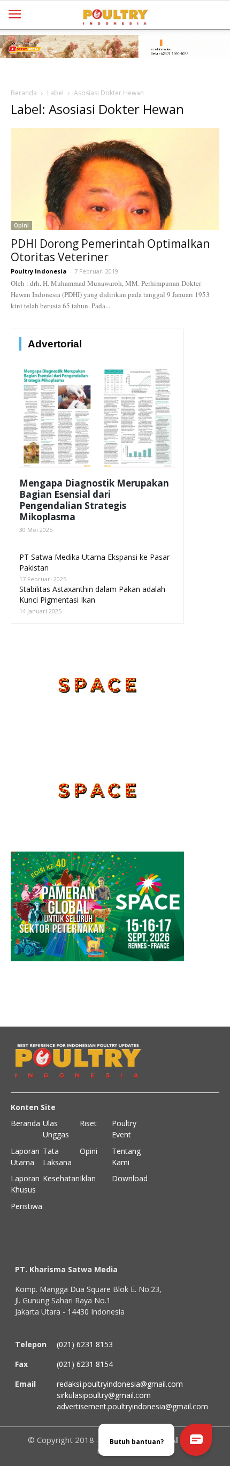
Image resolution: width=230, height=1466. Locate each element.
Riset (88, 1123)
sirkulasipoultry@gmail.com (104, 1395)
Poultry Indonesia (39, 271)
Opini (21, 225)
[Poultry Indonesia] (115, 16)
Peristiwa (26, 1206)
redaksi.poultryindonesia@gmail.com (120, 1384)
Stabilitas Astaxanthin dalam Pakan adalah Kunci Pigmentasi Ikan (92, 594)
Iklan (88, 1178)
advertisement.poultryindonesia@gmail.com (132, 1406)
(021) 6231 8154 (85, 1364)
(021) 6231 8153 (85, 1344)
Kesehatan (61, 1178)
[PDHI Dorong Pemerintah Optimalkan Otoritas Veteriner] (115, 179)
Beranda (24, 92)
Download (130, 1178)
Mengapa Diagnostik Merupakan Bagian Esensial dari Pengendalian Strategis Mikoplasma (94, 500)
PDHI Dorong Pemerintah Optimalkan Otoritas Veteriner (110, 250)
